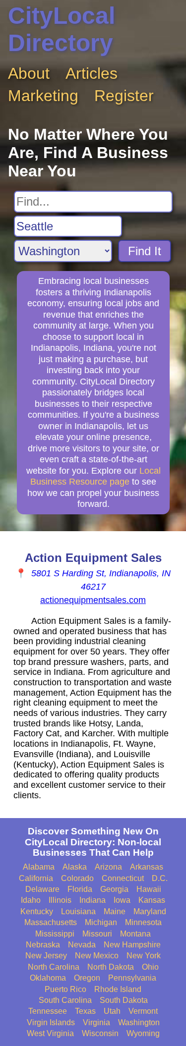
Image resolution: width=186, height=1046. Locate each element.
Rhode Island (117, 989)
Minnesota (143, 922)
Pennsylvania (132, 978)
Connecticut (123, 878)
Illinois (60, 900)
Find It (144, 251)
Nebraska (43, 944)
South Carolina (65, 1000)
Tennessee (47, 1011)
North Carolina (53, 967)
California (36, 878)
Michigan (101, 922)
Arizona (108, 867)
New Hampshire (132, 944)
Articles (91, 73)
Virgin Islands (51, 1022)
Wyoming (143, 1033)
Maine (114, 911)
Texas (85, 1011)
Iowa (122, 900)
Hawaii (148, 889)
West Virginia (50, 1033)
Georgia (114, 889)
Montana (135, 934)
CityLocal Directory (61, 29)
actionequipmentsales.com (93, 600)
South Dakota (124, 1000)
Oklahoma (48, 978)
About (29, 73)
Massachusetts (50, 922)
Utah (112, 1011)
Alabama (39, 867)
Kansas (151, 900)
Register (124, 96)
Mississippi (54, 934)
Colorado (77, 878)
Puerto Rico (65, 989)
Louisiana (78, 911)
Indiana (92, 900)
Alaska (74, 867)
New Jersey (46, 955)
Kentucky (36, 911)
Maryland (149, 911)
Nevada (82, 944)
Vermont (143, 1011)
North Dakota (110, 967)
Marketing (43, 96)
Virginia (96, 1022)
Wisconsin (100, 1033)
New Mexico (97, 955)
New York (143, 955)
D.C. (160, 878)
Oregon (87, 978)
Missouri (97, 934)
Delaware (42, 889)
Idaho (31, 900)
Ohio (150, 967)
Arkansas (146, 867)
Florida (79, 889)
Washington (139, 1022)
